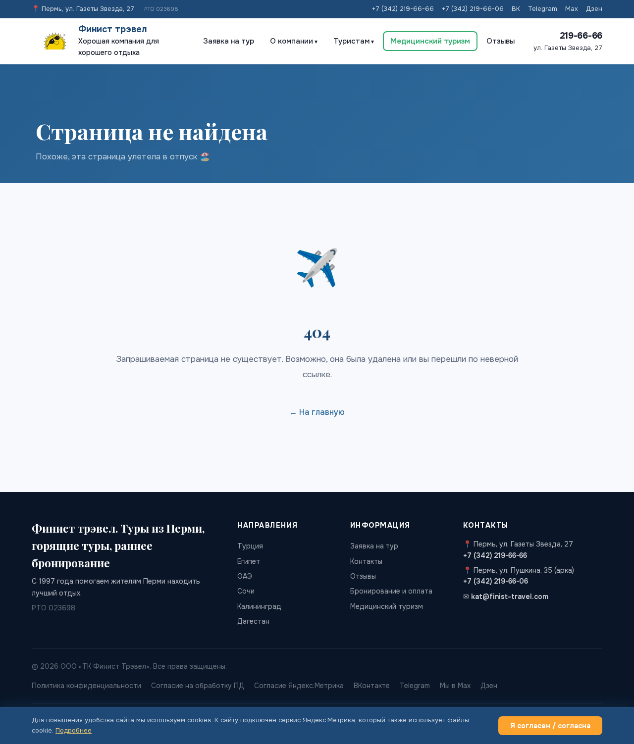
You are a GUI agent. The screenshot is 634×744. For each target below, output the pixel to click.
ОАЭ (244, 576)
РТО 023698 (161, 8)
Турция (250, 546)
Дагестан (253, 621)
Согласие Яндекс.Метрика (299, 685)
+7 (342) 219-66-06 (473, 8)
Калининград (259, 606)
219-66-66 (581, 35)
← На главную (317, 412)
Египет (248, 561)
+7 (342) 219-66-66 (403, 8)
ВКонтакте (372, 685)
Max (571, 8)
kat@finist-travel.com (509, 596)
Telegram (542, 8)
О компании (291, 41)
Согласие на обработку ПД (197, 685)
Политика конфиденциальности (86, 685)
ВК (516, 8)
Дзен (594, 8)
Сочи (246, 591)
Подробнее (73, 730)
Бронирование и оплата (391, 591)
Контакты (366, 561)
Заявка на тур (228, 41)
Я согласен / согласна (550, 725)
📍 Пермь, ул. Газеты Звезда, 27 (83, 8)
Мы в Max (455, 685)
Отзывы (500, 41)
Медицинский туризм (430, 41)
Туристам (351, 41)
